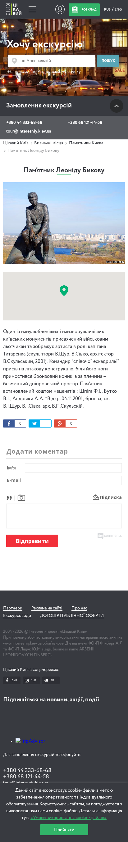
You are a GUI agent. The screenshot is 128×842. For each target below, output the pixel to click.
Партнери (12, 608)
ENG (118, 9)
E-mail (14, 480)
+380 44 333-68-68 (24, 122)
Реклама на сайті (46, 608)
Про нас (79, 608)
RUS (107, 9)
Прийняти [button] (64, 829)
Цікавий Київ (16, 143)
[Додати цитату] (10, 497)
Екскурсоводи (17, 615)
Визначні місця (48, 143)
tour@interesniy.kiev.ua (28, 131)
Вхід (60, 9)
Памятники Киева (86, 143)
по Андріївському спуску (56, 72)
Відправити (32, 541)
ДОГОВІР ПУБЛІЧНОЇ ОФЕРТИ (72, 615)
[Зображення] (21, 497)
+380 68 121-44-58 (85, 122)
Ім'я (11, 468)
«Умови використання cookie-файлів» (68, 817)
